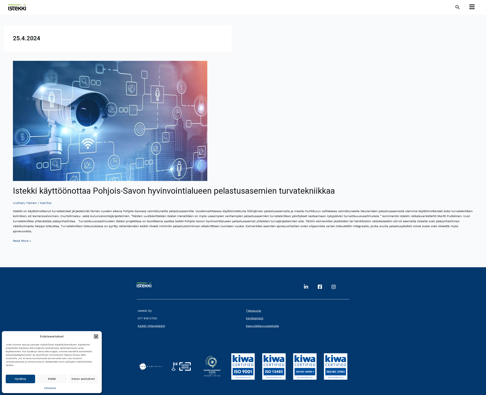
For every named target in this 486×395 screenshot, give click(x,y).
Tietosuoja (50, 387)
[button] (96, 336)
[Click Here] (471, 7)
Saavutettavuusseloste (262, 326)
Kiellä (52, 379)
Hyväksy (20, 379)
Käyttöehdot (254, 318)
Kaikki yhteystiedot (151, 326)
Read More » (22, 240)
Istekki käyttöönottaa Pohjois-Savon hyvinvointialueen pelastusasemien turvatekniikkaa (174, 191)
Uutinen (19, 203)
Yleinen (31, 203)
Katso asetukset (83, 379)
